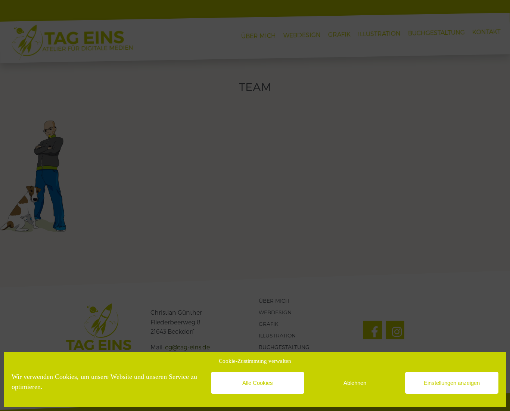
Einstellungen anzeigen (452, 383)
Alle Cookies (257, 383)
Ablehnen (354, 383)
